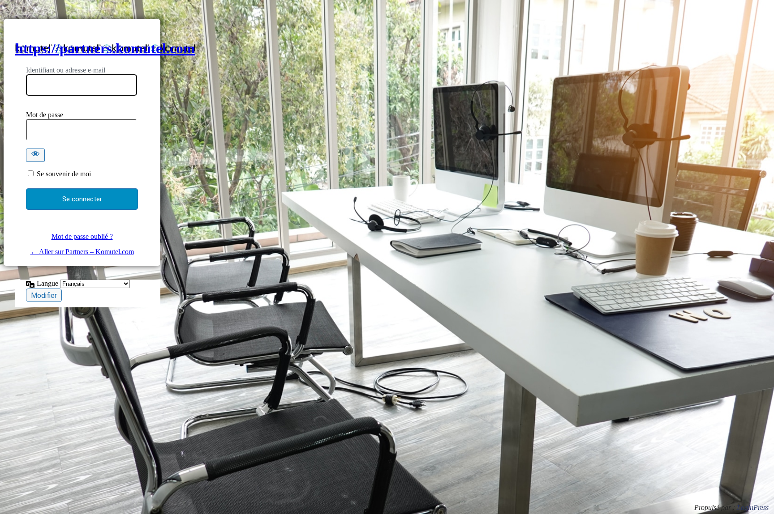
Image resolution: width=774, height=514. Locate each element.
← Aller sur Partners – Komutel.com (82, 251)
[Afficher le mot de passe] (35, 155)
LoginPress (753, 507)
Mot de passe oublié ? (82, 236)
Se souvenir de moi (64, 174)
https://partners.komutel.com (105, 48)
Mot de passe (44, 115)
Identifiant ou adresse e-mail (65, 70)
